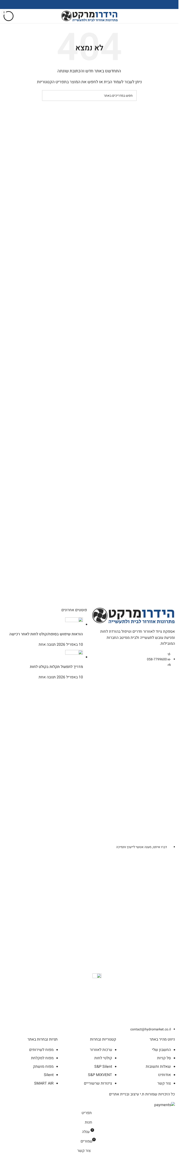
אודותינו (164, 1075)
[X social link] (95, 4)
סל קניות (164, 1058)
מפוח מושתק (43, 1066)
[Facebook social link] (101, 4)
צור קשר (164, 1083)
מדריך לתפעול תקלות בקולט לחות (56, 667)
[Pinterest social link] (89, 4)
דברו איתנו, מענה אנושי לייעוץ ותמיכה (141, 847)
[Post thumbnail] (74, 624)
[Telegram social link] (77, 4)
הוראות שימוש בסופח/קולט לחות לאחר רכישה (46, 634)
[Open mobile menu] (173, 16)
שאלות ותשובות (158, 1066)
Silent (49, 1075)
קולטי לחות (103, 1058)
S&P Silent (103, 1066)
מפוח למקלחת (42, 1058)
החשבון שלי (161, 1050)
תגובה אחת (47, 644)
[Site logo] (89, 16)
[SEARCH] (47, 95)
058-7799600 (157, 659)
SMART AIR (44, 1083)
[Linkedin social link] (83, 4)
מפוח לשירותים (41, 1050)
